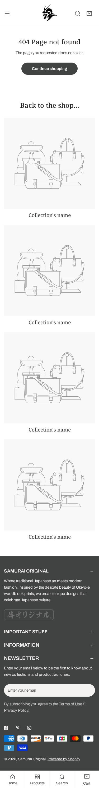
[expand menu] (7, 13)
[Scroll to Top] (89, 760)
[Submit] (88, 690)
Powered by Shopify (64, 759)
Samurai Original (32, 759)
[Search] (77, 13)
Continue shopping (49, 69)
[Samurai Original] (49, 13)
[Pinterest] (17, 728)
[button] (89, 13)
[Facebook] (6, 728)
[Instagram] (29, 728)
